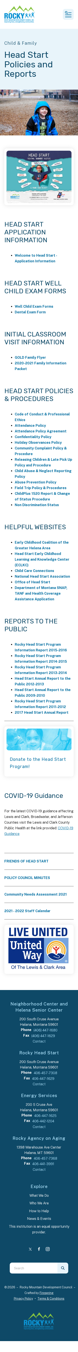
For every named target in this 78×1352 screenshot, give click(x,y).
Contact (39, 1041)
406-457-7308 (45, 1073)
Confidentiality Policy (33, 437)
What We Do (39, 1195)
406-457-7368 (45, 1158)
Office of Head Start (32, 582)
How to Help (39, 1211)
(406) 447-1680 (45, 1030)
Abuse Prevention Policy (35, 482)
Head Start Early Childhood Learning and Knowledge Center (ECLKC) (42, 559)
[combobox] (33, 1268)
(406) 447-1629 (43, 1036)
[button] (68, 14)
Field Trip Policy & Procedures (41, 488)
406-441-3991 (43, 1164)
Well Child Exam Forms (34, 306)
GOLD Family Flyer (30, 357)
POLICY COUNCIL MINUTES (27, 878)
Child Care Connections (34, 571)
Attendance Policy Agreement (41, 431)
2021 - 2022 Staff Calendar (27, 911)
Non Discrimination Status (37, 505)
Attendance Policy (30, 425)
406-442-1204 (43, 1121)
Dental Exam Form (30, 312)
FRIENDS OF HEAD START (26, 861)
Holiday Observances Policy (38, 442)
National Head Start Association (42, 576)
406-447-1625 (45, 1116)
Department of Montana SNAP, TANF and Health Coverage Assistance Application (41, 593)
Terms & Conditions (50, 1298)
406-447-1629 (43, 1079)
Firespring (46, 1293)
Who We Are (39, 1203)
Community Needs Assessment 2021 (35, 894)
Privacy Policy (23, 1298)
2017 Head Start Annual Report (41, 712)
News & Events (39, 1219)
